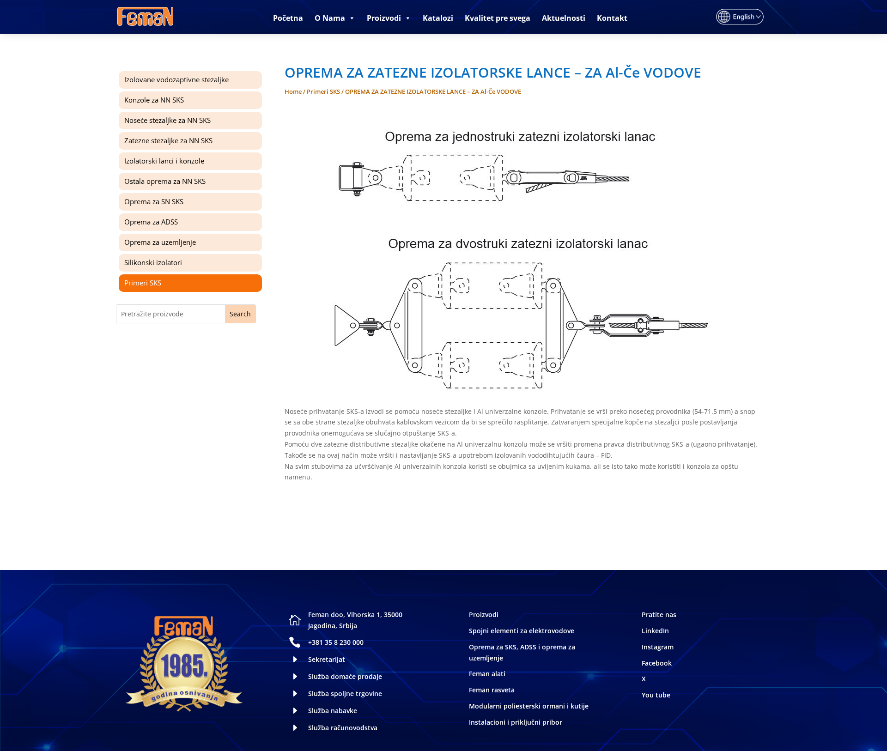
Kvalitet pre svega (497, 18)
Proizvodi (384, 18)
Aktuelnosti (563, 18)
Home (293, 91)
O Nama (330, 18)
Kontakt (612, 18)
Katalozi (438, 18)
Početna (288, 18)
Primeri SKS (323, 91)
